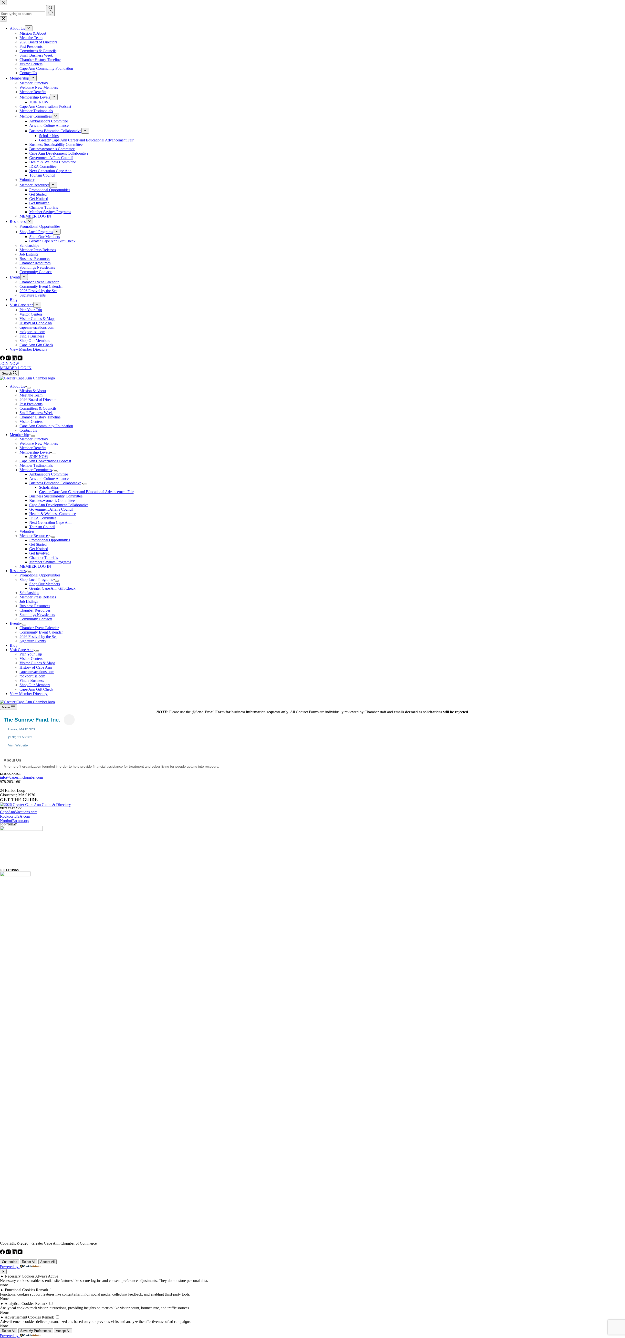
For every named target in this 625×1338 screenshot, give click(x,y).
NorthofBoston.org (14, 821)
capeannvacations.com (37, 672)
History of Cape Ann (36, 667)
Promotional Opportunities (49, 540)
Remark (42, 1290)
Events (15, 623)
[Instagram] (9, 359)
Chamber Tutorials (43, 557)
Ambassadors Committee (48, 474)
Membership (19, 435)
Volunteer (27, 531)
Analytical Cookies (19, 1303)
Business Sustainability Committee (56, 496)
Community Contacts (36, 619)
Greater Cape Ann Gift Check (52, 588)
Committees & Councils (38, 408)
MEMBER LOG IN (15, 368)
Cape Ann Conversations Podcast (45, 461)
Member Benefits (33, 448)
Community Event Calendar (41, 632)
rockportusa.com (32, 676)
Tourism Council (42, 527)
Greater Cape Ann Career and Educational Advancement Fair (86, 492)
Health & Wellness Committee (52, 514)
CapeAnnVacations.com (18, 812)
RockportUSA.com (15, 816)
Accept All (47, 1262)
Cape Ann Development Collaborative (58, 505)
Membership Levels (35, 452)
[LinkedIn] (15, 359)
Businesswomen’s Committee (52, 500)
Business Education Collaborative (55, 483)
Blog (13, 645)
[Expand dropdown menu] (29, 387)
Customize (9, 1262)
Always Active (46, 1276)
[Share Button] (69, 719)
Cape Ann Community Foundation (46, 426)
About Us (17, 386)
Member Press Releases (38, 597)
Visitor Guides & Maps (37, 663)
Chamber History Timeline (40, 417)
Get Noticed (38, 549)
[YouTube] (20, 359)
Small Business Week (36, 413)
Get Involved (39, 553)
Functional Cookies (20, 1290)
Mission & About (33, 391)
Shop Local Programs (36, 579)
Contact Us (28, 430)
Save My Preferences (35, 1331)
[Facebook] (3, 359)
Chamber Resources (35, 610)
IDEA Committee (42, 518)
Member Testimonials (36, 465)
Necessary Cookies (19, 1276)
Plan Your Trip (31, 654)
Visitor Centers (31, 421)
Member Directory (34, 439)
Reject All (28, 1262)
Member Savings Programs (50, 562)
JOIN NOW (9, 363)
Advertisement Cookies (23, 1317)
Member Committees (36, 470)
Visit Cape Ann (21, 650)
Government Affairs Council (51, 509)
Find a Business (32, 680)
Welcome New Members (39, 443)
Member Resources (34, 536)
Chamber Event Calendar (39, 628)
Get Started (38, 544)
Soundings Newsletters (37, 615)
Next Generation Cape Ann (50, 522)
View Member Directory (29, 694)
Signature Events (33, 641)
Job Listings (29, 601)
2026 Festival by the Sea (38, 636)
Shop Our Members (44, 584)
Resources (18, 571)
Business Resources (35, 606)
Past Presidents (31, 404)
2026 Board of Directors (38, 399)
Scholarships (49, 487)
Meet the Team (31, 395)
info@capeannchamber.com (21, 777)
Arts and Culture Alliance (49, 478)
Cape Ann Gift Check (36, 689)
